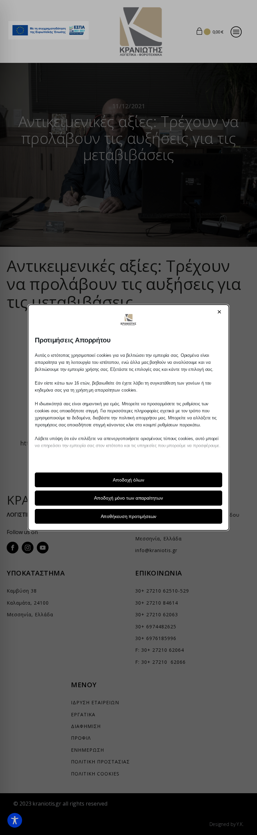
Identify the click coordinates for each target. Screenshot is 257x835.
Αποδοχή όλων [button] (128, 480)
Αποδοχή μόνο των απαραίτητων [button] (128, 498)
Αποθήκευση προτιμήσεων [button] (129, 516)
